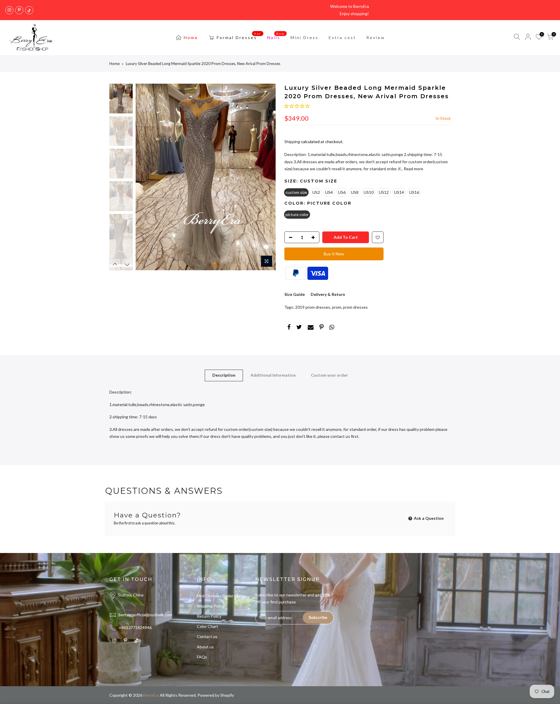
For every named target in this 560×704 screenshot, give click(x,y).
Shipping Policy (210, 605)
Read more (413, 168)
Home (191, 37)
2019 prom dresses (312, 307)
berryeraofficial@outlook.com (145, 614)
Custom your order (329, 375)
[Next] (265, 177)
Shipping (292, 141)
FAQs (202, 656)
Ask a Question (428, 518)
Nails (276, 36)
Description (223, 375)
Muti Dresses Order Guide (221, 595)
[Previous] (146, 177)
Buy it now (334, 253)
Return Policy (209, 616)
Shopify (227, 695)
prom (336, 307)
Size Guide (294, 294)
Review (375, 37)
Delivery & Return (328, 294)
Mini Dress (304, 37)
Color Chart (207, 626)
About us (205, 646)
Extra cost (342, 37)
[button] (296, 105)
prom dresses (355, 307)
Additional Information (273, 375)
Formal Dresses (239, 36)
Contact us (207, 636)
